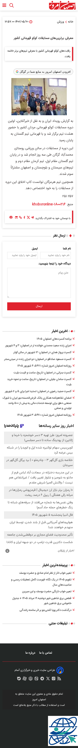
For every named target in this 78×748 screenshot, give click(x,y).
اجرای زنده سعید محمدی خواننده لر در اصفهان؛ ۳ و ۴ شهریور (38, 345)
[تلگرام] (32, 218)
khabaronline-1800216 (49, 204)
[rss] (59, 680)
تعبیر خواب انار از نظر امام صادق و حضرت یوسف (45, 573)
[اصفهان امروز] (62, 5)
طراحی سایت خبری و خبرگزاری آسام (35, 670)
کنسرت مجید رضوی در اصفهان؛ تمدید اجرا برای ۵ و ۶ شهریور (38, 391)
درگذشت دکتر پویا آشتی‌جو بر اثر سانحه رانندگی (45, 610)
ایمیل (35, 248)
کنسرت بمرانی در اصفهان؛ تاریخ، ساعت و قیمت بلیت (42, 372)
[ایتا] (36, 679)
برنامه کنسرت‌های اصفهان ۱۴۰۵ (54, 339)
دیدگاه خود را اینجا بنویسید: (54, 263)
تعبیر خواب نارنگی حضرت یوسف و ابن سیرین (46, 591)
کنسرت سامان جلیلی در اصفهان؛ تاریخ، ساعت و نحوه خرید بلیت (39, 382)
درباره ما (30, 652)
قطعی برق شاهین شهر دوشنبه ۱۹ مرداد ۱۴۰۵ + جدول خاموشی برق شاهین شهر (41, 601)
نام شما (67, 248)
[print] (11, 217)
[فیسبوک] (24, 218)
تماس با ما (46, 652)
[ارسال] (16, 218)
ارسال (39, 306)
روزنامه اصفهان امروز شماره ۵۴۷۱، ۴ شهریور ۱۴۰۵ (44, 366)
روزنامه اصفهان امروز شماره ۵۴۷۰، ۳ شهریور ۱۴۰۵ (44, 415)
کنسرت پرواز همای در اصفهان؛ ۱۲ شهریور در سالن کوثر (42, 352)
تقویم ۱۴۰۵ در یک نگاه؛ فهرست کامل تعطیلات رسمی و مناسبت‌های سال (41, 582)
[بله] (19, 679)
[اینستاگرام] (54, 680)
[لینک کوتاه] (20, 218)
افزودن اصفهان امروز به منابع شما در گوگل (45, 71)
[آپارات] (25, 680)
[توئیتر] (28, 218)
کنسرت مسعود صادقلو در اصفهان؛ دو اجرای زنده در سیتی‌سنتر (37, 359)
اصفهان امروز (39, 699)
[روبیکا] (30, 679)
